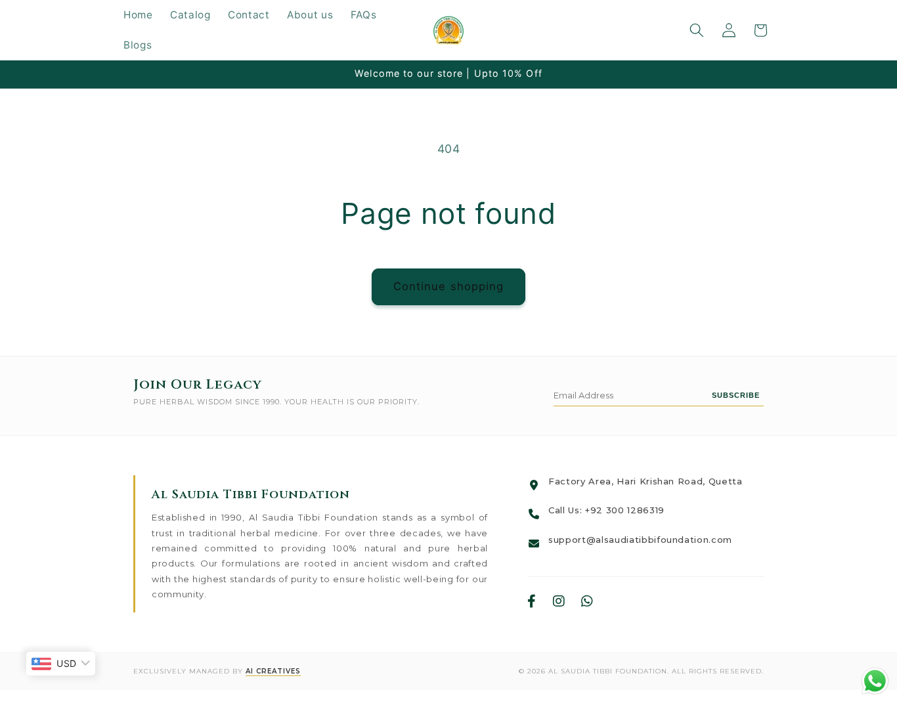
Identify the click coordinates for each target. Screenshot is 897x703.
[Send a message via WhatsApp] (875, 681)
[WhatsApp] (587, 601)
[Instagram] (559, 601)
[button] (696, 30)
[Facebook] (531, 601)
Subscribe (736, 395)
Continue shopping (448, 286)
